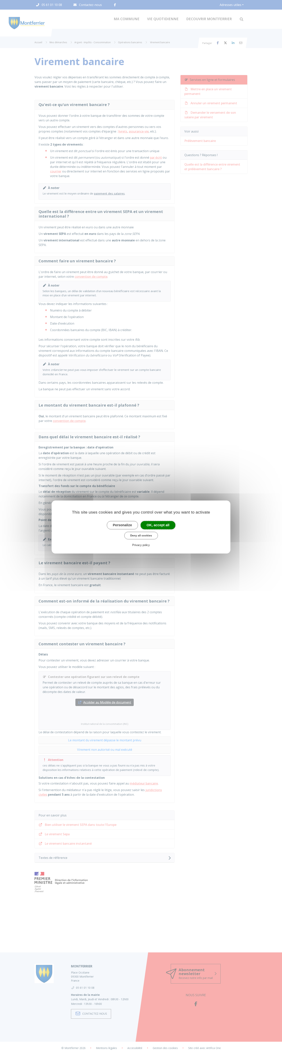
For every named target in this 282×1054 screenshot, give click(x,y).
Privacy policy (141, 545)
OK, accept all (158, 525)
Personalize (122, 525)
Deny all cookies (141, 535)
